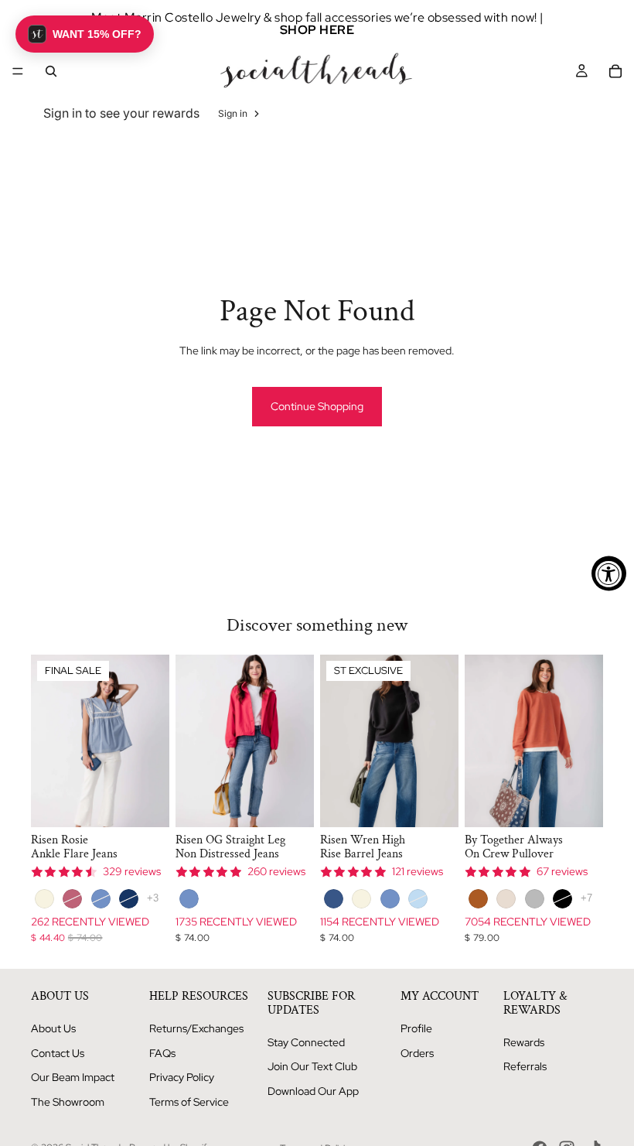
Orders (417, 1053)
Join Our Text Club (312, 1066)
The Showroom (67, 1102)
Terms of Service (189, 1102)
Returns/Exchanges (196, 1028)
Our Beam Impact (72, 1077)
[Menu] (18, 71)
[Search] (51, 71)
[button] (84, 34)
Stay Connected (306, 1042)
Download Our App (313, 1091)
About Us (53, 1028)
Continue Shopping (317, 406)
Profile (416, 1028)
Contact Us (57, 1053)
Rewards (523, 1042)
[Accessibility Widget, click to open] (608, 573)
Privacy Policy (181, 1077)
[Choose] (145, 804)
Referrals (525, 1066)
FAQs (162, 1053)
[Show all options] (152, 898)
